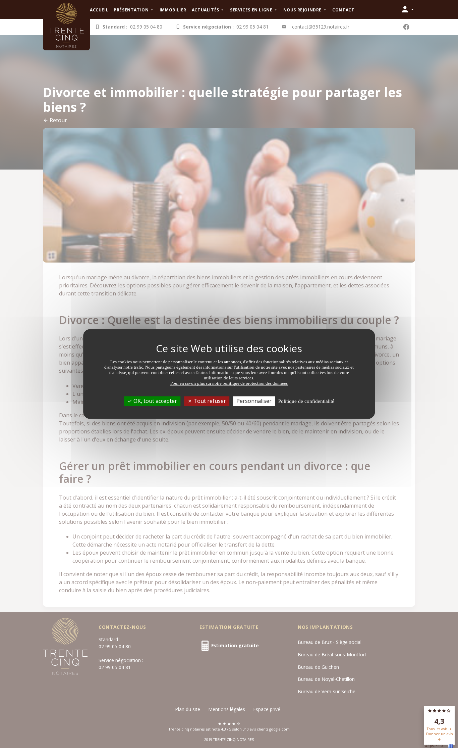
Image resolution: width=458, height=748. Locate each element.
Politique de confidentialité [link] (306, 401)
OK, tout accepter (154, 401)
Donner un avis (439, 734)
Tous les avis (437, 729)
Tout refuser (209, 401)
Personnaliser (254, 401)
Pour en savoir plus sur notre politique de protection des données (229, 383)
